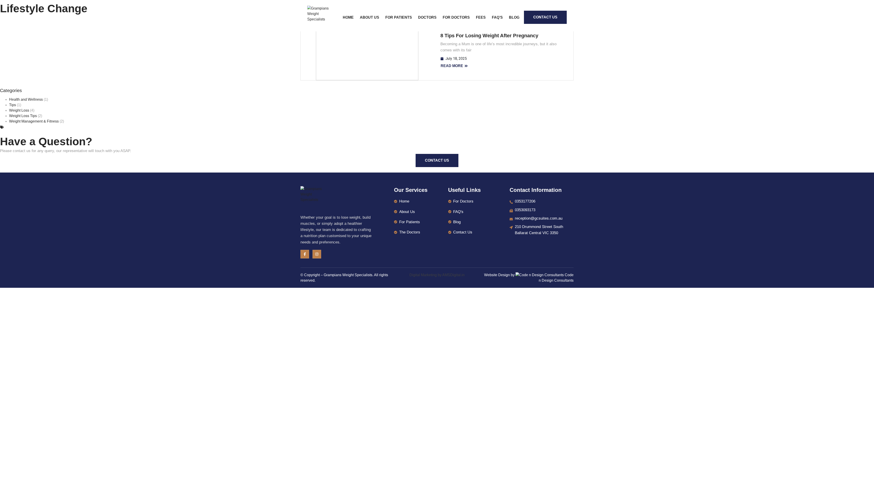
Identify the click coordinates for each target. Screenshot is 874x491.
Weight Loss (19, 110)
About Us (369, 17)
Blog (514, 17)
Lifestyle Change (80, 127)
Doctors (427, 17)
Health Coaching (49, 127)
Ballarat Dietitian (19, 127)
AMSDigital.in (453, 275)
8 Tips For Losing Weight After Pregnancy (489, 35)
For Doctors (456, 17)
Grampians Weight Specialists (348, 275)
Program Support (110, 127)
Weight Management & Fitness (34, 121)
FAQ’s (497, 17)
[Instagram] (317, 254)
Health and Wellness (26, 99)
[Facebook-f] (304, 254)
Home (348, 17)
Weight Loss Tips (23, 116)
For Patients (398, 17)
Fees (481, 17)
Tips (12, 105)
